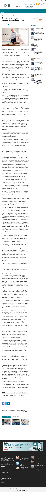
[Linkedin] (40, 0)
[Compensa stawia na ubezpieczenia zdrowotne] (16, 422)
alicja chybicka (7, 392)
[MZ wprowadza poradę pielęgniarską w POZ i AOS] (17, 463)
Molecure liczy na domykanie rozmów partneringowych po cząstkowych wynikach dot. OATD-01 (38, 51)
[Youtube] (45, 0)
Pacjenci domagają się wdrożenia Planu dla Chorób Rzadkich (23, 411)
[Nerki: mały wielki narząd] (6, 422)
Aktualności (10, 15)
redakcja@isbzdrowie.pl (8, 464)
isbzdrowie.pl (30, 7)
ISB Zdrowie (10, 457)
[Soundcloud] (42, 0)
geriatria (17, 392)
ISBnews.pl (3, 479)
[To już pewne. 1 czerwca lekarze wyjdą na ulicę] (17, 468)
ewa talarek (13, 392)
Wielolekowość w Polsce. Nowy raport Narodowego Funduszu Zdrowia (24, 458)
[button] (44, 11)
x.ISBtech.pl (3, 484)
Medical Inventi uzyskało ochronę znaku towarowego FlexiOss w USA (8, 411)
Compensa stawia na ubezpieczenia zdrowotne (15, 427)
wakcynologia (12, 396)
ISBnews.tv (3, 481)
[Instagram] (39, 0)
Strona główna (4, 15)
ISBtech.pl (3, 482)
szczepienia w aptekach (21, 395)
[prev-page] (3, 431)
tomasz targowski (5, 396)
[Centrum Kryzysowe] (37, 21)
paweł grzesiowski (5, 395)
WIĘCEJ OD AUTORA (15, 416)
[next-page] (4, 431)
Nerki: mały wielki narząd (6, 425)
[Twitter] (44, 0)
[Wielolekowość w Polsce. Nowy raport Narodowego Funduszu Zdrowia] (17, 457)
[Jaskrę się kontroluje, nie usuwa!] (32, 45)
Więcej (28, 490)
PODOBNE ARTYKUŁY (7, 416)
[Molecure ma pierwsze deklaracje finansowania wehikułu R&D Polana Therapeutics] (25, 422)
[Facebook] (37, 0)
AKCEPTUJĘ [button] (24, 490)
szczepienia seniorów (13, 395)
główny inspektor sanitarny (24, 392)
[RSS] (41, 0)
